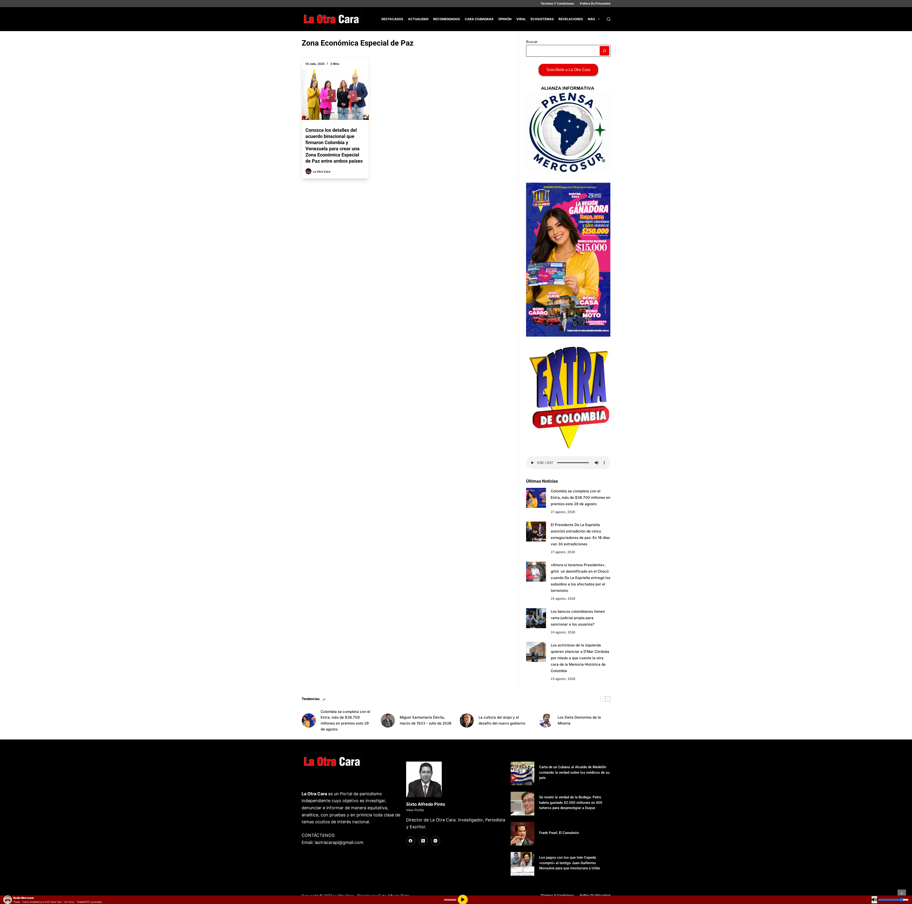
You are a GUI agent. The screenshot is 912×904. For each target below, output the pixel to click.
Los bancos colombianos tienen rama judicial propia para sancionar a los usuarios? (578, 617)
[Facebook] (410, 840)
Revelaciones (571, 19)
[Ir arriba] (902, 894)
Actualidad (418, 19)
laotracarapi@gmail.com (339, 842)
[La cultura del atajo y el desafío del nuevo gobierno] (467, 720)
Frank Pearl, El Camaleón (559, 833)
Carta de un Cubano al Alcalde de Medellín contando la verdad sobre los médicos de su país (574, 772)
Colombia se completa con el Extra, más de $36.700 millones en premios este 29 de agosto (580, 497)
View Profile (415, 810)
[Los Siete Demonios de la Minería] (546, 720)
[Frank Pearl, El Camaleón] (522, 834)
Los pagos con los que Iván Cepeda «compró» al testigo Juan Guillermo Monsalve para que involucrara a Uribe (569, 862)
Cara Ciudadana (479, 19)
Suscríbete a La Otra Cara (568, 70)
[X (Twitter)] (423, 840)
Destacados (392, 19)
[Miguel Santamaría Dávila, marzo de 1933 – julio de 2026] (388, 720)
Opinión (505, 19)
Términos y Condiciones (557, 3)
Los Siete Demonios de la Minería (579, 720)
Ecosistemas (542, 19)
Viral (521, 19)
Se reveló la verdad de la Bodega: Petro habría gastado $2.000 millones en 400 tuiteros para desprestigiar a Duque (570, 802)
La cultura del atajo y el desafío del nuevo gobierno (502, 720)
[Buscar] (608, 19)
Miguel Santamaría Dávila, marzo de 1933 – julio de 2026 (425, 720)
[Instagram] (435, 840)
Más (591, 19)
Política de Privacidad (595, 3)
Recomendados (446, 19)
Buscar (532, 41)
